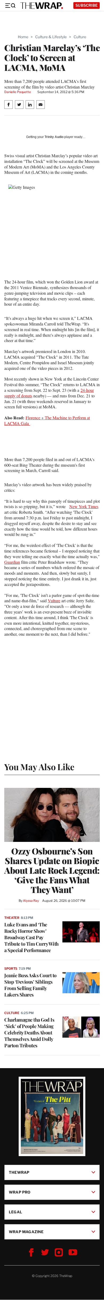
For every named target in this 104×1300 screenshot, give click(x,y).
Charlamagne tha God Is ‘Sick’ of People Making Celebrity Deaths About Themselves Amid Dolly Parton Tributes (29, 1033)
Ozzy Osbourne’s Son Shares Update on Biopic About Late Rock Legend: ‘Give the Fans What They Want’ (52, 870)
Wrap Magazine (26, 1231)
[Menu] (10, 5)
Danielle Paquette (17, 92)
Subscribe (86, 5)
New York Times (83, 506)
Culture (80, 36)
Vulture (54, 600)
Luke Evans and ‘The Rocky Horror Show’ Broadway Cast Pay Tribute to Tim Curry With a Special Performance (31, 937)
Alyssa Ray (31, 901)
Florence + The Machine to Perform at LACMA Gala (47, 420)
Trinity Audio (54, 137)
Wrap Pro (20, 1192)
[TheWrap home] (41, 5)
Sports (10, 969)
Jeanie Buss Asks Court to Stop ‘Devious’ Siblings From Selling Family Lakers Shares (30, 985)
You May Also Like (39, 766)
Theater (11, 918)
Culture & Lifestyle (51, 36)
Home (23, 36)
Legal (15, 1212)
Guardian (12, 562)
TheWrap (19, 1172)
